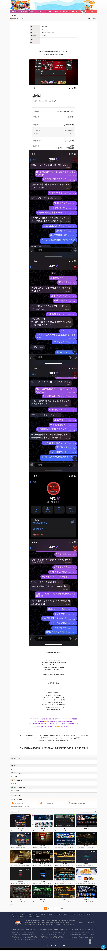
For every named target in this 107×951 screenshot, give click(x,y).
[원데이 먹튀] (86, 875)
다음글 (15, 795)
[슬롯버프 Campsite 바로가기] (59, 945)
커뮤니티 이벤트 (28, 914)
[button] (53, 800)
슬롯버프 (12, 914)
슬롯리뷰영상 (20, 914)
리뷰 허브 (22, 916)
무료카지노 (49, 11)
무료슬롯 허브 (37, 916)
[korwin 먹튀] (20, 822)
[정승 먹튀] (86, 840)
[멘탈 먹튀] (20, 893)
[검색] (95, 811)
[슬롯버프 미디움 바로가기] (51, 945)
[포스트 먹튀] (20, 858)
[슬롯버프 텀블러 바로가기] (55, 945)
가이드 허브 (30, 916)
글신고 (94, 18)
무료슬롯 (40, 11)
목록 (11, 795)
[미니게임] (83, 11)
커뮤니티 (23, 11)
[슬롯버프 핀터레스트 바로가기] (47, 945)
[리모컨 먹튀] (20, 875)
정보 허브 (14, 916)
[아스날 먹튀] (42, 840)
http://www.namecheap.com (57, 667)
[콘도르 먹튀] (42, 858)
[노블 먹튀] (64, 875)
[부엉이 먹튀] (64, 858)
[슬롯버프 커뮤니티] (21, 5)
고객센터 (91, 11)
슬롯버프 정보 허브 (27, 939)
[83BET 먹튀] (42, 893)
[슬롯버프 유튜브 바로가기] (64, 945)
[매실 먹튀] (86, 858)
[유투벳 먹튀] (64, 893)
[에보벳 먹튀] (42, 822)
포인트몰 (74, 11)
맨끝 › (61, 908)
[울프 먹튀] (42, 875)
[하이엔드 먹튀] (64, 822)
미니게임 (73, 914)
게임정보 (50, 914)
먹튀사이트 (66, 11)
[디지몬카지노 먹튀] (64, 840)
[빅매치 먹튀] (86, 893)
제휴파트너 (15, 11)
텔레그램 (81, 922)
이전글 (19, 795)
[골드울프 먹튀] (20, 840)
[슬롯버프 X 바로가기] (43, 945)
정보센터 (57, 11)
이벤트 (32, 11)
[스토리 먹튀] (86, 822)
